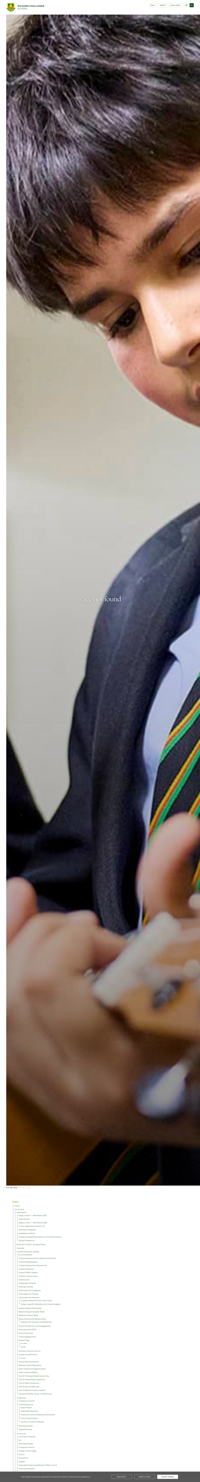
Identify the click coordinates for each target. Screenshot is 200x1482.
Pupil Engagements (27, 1337)
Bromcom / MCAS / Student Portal (31, 1244)
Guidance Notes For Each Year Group (36, 1300)
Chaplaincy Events (26, 1401)
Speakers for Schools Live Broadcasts (36, 1322)
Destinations (24, 1280)
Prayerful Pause (25, 1429)
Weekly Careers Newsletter (30, 1365)
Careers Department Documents (33, 1265)
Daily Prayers (26, 1407)
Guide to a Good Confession (32, 1422)
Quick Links (175, 5)
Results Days (24, 1340)
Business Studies (26, 1444)
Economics (23, 1458)
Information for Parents (28, 1294)
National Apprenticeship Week (32, 1312)
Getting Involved (26, 1287)
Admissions (21, 1212)
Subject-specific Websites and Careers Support (41, 1304)
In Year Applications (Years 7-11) (32, 1226)
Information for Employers (30, 1290)
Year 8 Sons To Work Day (29, 1386)
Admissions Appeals (27, 1230)
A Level (24, 1343)
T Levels (22, 1358)
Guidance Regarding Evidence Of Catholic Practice (40, 1237)
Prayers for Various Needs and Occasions (38, 1414)
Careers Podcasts (26, 1269)
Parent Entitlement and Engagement (35, 1326)
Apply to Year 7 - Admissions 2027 (33, 1215)
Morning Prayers (26, 1426)
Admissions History (27, 1233)
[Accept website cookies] (167, 1477)
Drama (22, 1454)
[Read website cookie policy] (121, 1477)
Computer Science (26, 1447)
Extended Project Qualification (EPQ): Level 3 (38, 1465)
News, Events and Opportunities (32, 1319)
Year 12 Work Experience (29, 1383)
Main (152, 5)
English (22, 1461)
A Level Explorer (25, 1255)
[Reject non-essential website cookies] (144, 1477)
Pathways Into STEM (27, 1329)
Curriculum (21, 1433)
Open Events (24, 1219)
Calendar (20, 1248)
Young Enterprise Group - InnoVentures (35, 1394)
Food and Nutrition (27, 1469)
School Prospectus (26, 1240)
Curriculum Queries (27, 1436)
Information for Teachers (29, 1297)
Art (20, 1440)
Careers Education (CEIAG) (28, 1252)
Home (17, 1206)
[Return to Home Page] (25, 7)
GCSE (23, 1347)
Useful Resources (26, 1404)
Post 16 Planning (26, 1333)
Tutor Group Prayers (29, 1418)
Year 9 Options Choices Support (32, 1390)
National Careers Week (28, 1315)
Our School (19, 1209)
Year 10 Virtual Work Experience (32, 1379)
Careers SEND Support (28, 1272)
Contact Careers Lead (28, 1276)
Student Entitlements (28, 1354)
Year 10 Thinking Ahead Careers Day (34, 1376)
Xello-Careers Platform (28, 1372)
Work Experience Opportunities (32, 1369)
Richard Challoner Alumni (29, 1351)
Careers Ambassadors (28, 1262)
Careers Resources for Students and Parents (37, 1258)
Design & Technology (27, 1451)
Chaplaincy (21, 1398)
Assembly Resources (29, 1411)
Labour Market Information (30, 1308)
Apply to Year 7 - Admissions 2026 (33, 1222)
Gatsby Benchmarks (27, 1283)
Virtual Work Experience (29, 1362)
